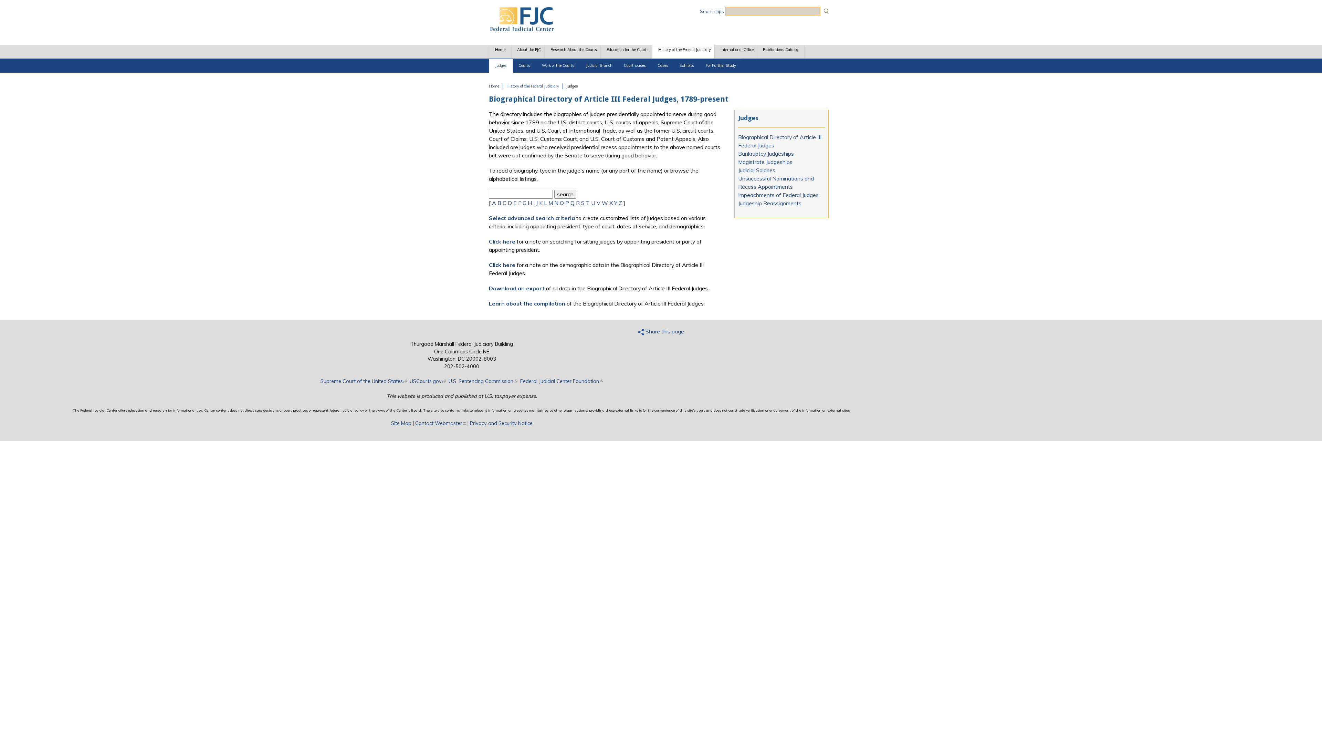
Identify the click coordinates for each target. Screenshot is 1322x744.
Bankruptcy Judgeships (766, 153)
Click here (502, 241)
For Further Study (721, 65)
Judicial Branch (599, 65)
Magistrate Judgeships (765, 161)
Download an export (517, 288)
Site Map (401, 423)
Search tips (712, 11)
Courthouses (635, 65)
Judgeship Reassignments (769, 203)
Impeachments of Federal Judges (778, 195)
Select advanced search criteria (532, 218)
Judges (501, 65)
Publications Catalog (780, 49)
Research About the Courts (573, 49)
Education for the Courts (628, 49)
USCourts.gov (428, 381)
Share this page (664, 331)
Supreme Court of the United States (364, 381)
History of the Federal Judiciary (684, 49)
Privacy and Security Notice (501, 423)
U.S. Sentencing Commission (483, 381)
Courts (524, 65)
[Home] (521, 29)
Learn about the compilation (527, 303)
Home (500, 49)
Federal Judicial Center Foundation (561, 381)
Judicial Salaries (756, 170)
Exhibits (687, 65)
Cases (663, 65)
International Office (737, 49)
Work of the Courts (558, 65)
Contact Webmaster (440, 423)
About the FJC (529, 49)
